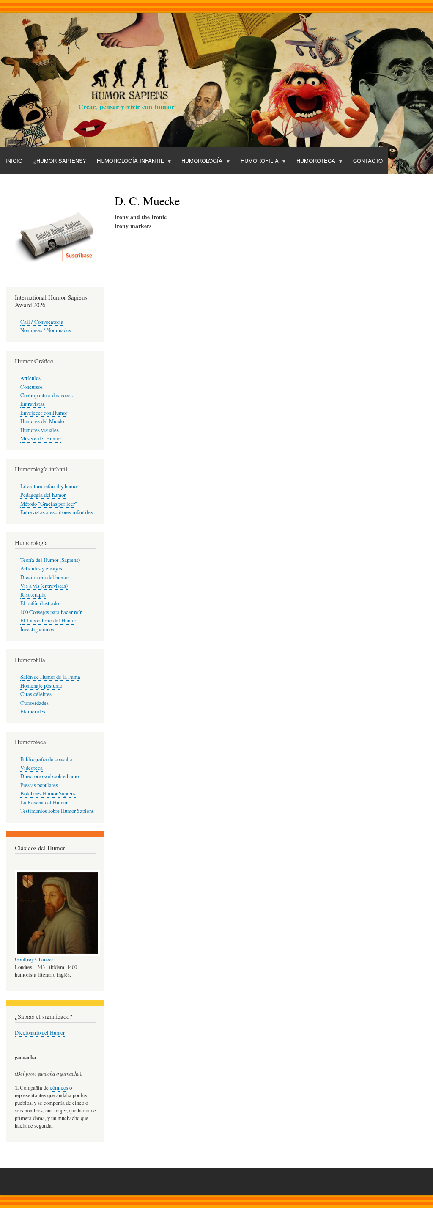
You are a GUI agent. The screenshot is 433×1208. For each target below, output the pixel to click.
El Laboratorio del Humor (48, 620)
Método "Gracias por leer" (48, 503)
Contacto (368, 161)
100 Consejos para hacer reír (51, 612)
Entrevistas (32, 403)
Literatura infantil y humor (49, 486)
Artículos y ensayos (41, 568)
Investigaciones (37, 629)
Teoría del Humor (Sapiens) (50, 560)
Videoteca (31, 767)
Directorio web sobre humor (50, 776)
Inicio (13, 161)
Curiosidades (34, 703)
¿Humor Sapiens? (59, 161)
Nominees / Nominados (45, 330)
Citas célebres (36, 694)
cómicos (59, 1087)
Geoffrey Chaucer (34, 959)
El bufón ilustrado (39, 603)
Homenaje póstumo (41, 685)
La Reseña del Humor (44, 802)
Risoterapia (33, 594)
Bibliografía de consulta (46, 759)
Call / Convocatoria (41, 321)
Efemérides (32, 711)
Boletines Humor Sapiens (48, 793)
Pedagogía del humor (43, 494)
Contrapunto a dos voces (46, 395)
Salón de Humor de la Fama (50, 676)
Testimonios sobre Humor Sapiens (57, 811)
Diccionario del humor (44, 577)
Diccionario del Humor (40, 1032)
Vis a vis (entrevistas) (44, 585)
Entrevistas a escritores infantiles (56, 512)
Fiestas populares (39, 785)
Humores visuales (39, 430)
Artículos (30, 378)
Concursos (31, 387)
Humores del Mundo (42, 421)
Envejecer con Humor (43, 412)
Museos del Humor (40, 438)
